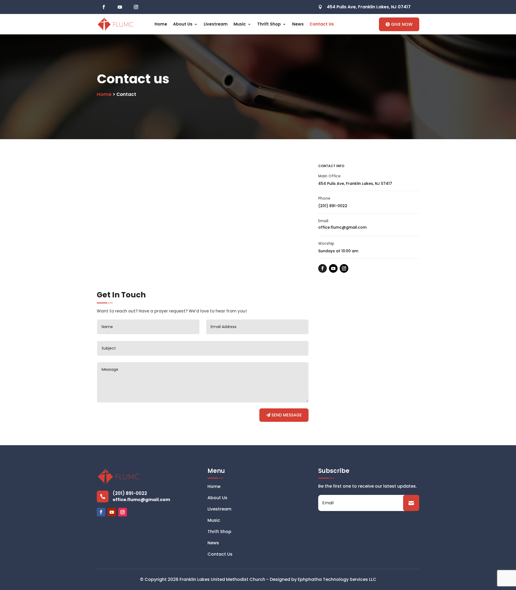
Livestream (216, 24)
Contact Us (322, 24)
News (298, 24)
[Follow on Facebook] (104, 7)
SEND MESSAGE (286, 415)
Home (161, 24)
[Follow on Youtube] (120, 7)
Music (240, 24)
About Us (182, 24)
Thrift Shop (269, 24)
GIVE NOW (402, 24)
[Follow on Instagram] (136, 7)
